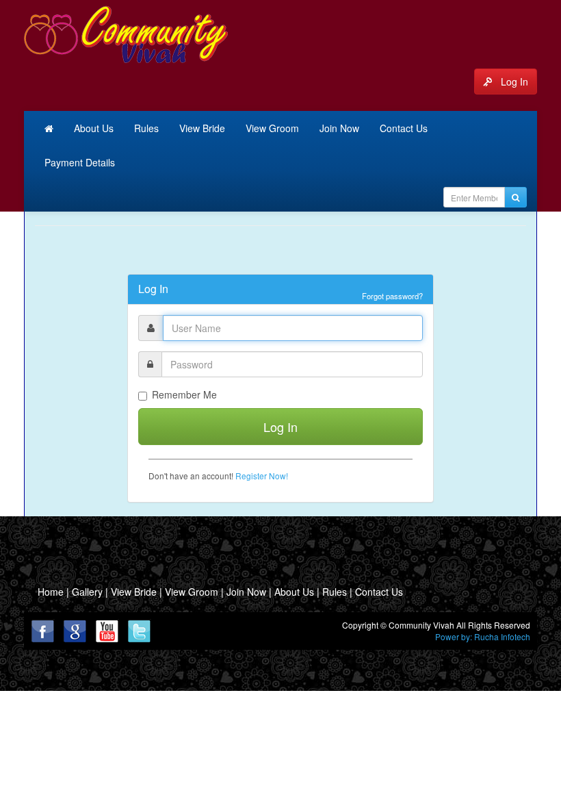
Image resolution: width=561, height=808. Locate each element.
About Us (94, 128)
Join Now (339, 128)
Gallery (88, 591)
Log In (511, 81)
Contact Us (404, 128)
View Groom (272, 128)
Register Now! (261, 475)
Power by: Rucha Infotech (482, 636)
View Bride (202, 128)
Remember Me (184, 394)
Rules (146, 128)
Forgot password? (392, 295)
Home (51, 591)
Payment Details (79, 162)
